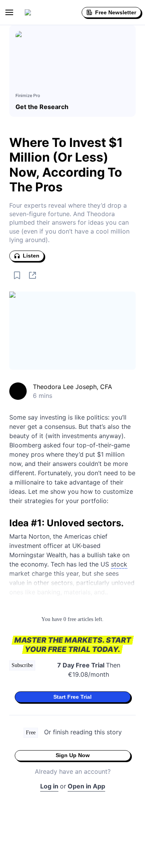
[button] (9, 12)
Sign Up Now (73, 755)
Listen (31, 256)
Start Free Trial (72, 697)
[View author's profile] (18, 391)
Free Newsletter (115, 12)
